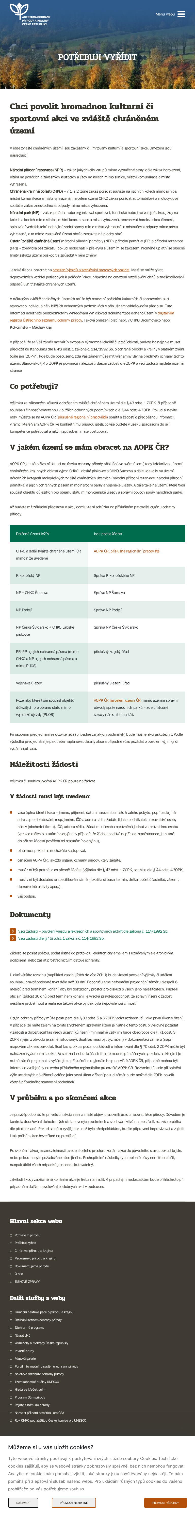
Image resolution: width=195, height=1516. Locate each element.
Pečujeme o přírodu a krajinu (35, 1258)
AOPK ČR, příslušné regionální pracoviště (126, 551)
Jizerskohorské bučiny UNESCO (37, 1382)
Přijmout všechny (165, 1503)
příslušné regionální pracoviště (82, 417)
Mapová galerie (25, 1358)
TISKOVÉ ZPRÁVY (27, 1281)
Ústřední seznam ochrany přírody (38, 1320)
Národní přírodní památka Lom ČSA (39, 1413)
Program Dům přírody (30, 1397)
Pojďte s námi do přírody (32, 1405)
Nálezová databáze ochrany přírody (39, 1374)
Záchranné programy (29, 1327)
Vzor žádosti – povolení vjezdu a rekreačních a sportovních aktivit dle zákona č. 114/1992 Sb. (93, 931)
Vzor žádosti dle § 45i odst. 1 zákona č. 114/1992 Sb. (61, 938)
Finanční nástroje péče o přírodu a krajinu (44, 1312)
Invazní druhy (24, 1351)
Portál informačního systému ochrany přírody (46, 1366)
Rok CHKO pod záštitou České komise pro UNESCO (50, 1420)
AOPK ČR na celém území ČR (117, 700)
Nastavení (23, 1503)
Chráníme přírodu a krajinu (34, 1251)
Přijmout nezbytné (74, 1503)
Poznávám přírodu (27, 1235)
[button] (170, 14)
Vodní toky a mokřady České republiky (41, 1343)
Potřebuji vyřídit (25, 1243)
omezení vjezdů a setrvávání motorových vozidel (91, 269)
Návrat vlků (22, 1335)
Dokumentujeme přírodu (32, 1266)
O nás (19, 1274)
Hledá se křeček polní (30, 1389)
